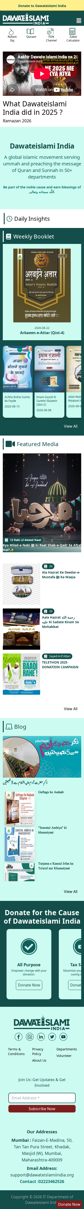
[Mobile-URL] (26, 18)
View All (70, 426)
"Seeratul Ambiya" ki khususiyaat (52, 830)
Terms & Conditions (16, 1051)
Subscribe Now (42, 1108)
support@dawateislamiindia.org (42, 1175)
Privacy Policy (37, 1051)
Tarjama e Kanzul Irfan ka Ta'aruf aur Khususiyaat (55, 866)
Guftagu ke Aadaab (51, 792)
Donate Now (29, 985)
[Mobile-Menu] (79, 20)
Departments (66, 1049)
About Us (39, 1060)
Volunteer (64, 1055)
